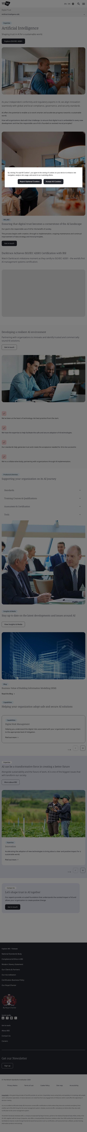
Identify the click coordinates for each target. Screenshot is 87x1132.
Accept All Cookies (53, 181)
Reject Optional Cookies (30, 181)
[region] (44, 177)
